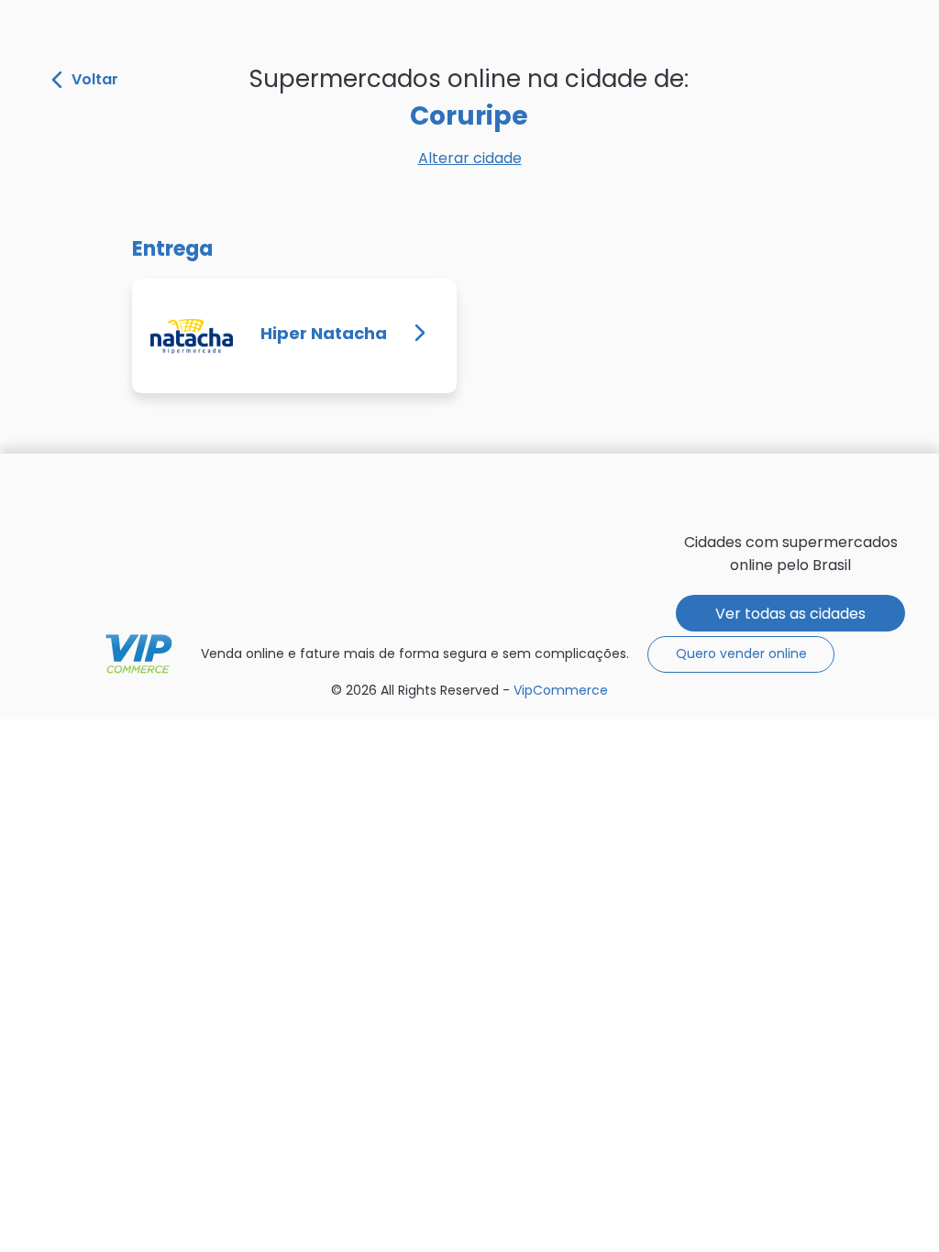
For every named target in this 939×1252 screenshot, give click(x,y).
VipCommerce (139, 654)
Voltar (95, 80)
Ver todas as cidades (790, 613)
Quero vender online (741, 653)
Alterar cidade (470, 158)
